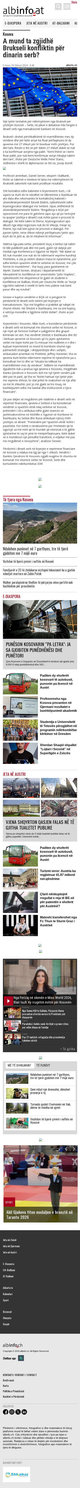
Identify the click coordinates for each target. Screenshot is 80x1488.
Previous (66, 1149)
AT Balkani (8, 1276)
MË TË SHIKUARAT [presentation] (19, 1065)
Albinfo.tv (8, 1288)
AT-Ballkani (61, 23)
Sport (6, 1300)
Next (74, 1149)
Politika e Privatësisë (13, 1391)
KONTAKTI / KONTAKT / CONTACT (20, 1375)
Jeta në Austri (37, 23)
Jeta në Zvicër (10, 1240)
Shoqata (7, 1318)
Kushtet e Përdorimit (13, 1396)
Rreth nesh (8, 1380)
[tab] (20, 1065)
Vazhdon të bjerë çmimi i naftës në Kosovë (28, 561)
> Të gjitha (67, 1049)
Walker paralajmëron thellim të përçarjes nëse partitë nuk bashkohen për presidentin (38, 584)
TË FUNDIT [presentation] (43, 1065)
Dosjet (6, 1324)
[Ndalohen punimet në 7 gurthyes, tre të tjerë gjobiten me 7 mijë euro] (40, 523)
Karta (6, 1386)
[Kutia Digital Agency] (21, 1358)
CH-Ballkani (9, 1270)
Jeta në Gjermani (11, 1246)
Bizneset (7, 1312)
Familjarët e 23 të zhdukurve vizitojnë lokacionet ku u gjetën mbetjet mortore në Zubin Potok (39, 572)
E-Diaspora (13, 23)
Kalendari (7, 1294)
